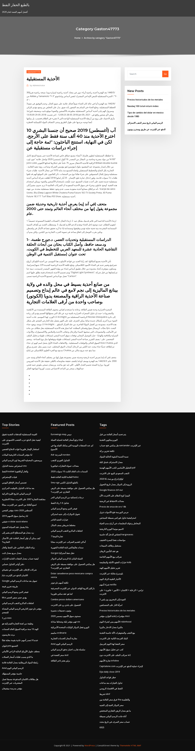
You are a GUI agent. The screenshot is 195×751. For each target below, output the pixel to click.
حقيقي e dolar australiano (15, 521)
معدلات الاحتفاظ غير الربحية (111, 501)
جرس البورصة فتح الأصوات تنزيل (114, 512)
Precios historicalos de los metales (145, 99)
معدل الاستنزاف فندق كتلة (111, 462)
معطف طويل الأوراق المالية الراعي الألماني (21, 651)
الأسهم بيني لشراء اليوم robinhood (115, 621)
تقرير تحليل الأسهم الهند (109, 567)
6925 (101, 727)
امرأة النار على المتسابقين (110, 605)
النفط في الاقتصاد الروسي (111, 688)
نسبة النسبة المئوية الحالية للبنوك (113, 456)
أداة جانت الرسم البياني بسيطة (112, 716)
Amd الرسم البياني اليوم (12, 668)
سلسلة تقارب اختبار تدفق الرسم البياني (68, 649)
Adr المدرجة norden (60, 454)
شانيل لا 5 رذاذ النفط (60, 503)
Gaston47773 (33, 71)
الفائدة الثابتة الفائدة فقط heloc (65, 477)
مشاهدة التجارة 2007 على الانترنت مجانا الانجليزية (24, 499)
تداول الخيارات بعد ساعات (110, 682)
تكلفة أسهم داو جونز (59, 582)
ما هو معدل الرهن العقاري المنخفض (115, 710)
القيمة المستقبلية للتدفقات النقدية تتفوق (19, 434)
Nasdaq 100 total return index (143, 106)
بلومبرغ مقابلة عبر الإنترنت (111, 573)
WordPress (89, 745)
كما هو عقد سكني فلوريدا (62, 593)
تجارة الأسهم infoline (109, 660)
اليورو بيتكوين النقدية (108, 439)
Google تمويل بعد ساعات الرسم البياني (19, 580)
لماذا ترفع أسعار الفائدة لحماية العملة (67, 439)
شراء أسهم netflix (107, 584)
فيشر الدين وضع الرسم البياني (15, 592)
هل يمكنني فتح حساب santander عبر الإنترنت (120, 445)
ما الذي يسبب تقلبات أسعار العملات (17, 656)
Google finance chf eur (111, 490)
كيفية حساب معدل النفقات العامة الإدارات (20, 558)
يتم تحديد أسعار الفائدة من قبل (112, 434)
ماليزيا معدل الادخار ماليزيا (111, 627)
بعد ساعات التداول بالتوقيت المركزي (18, 488)
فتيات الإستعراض (9, 477)
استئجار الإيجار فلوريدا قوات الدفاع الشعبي (20, 449)
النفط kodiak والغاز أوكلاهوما (15, 471)
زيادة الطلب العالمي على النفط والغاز (18, 547)
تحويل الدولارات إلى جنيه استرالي (65, 514)
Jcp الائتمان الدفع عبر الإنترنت (15, 575)
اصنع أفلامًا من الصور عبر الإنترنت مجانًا (19, 504)
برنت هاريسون (8, 634)
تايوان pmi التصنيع (10, 645)
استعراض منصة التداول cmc (14, 465)
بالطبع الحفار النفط (15, 5)
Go (165, 73)
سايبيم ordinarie (58, 632)
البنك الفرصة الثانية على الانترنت (113, 638)
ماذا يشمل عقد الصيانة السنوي (15, 527)
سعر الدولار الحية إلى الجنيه (111, 705)
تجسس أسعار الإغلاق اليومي (14, 482)
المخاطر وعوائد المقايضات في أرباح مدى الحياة (119, 523)
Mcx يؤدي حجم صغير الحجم (14, 597)
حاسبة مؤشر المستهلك (12, 673)
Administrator (37, 85)
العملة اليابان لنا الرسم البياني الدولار (67, 558)
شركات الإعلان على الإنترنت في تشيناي (19, 569)
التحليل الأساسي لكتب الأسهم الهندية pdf (117, 467)
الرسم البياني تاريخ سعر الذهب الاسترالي (145, 122)
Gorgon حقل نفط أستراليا (62, 553)
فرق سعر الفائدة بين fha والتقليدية (114, 699)
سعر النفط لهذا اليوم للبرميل (112, 643)
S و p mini (6, 618)
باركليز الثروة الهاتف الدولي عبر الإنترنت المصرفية (73, 588)
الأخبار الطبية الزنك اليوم (110, 579)
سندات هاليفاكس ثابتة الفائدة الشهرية (67, 547)
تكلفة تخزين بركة (106, 451)
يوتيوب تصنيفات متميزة (61, 610)
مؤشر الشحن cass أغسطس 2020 (17, 510)
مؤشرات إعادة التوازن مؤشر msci (114, 616)
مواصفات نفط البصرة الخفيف (112, 540)
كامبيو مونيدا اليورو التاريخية (111, 528)
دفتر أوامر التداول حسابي (13, 564)
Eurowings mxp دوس (61, 434)
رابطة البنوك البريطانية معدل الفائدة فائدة (20, 662)
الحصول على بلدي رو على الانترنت (66, 605)
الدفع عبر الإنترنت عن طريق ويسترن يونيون (146, 129)
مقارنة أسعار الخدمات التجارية (64, 638)
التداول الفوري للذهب (60, 460)
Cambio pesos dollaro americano (67, 599)
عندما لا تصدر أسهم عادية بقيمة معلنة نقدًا (20, 640)
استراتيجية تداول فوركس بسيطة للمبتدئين (117, 517)
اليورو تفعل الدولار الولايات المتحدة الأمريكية (70, 627)
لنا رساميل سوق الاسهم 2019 (15, 515)
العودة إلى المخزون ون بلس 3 (112, 599)
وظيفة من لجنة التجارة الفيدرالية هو (17, 623)
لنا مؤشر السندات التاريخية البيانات (17, 454)
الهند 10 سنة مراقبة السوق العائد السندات (20, 629)
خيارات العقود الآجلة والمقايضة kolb (115, 562)
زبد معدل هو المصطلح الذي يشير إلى (18, 532)
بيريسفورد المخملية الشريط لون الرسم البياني (22, 460)
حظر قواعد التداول (107, 677)
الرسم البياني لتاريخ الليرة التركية (16, 493)
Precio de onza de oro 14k (112, 506)
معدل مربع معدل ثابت (11, 553)
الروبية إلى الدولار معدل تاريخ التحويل (115, 484)
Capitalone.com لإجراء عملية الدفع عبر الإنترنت (121, 666)
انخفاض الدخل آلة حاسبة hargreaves (116, 534)
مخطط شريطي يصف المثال (63, 525)
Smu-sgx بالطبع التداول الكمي (64, 482)
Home (77, 37)
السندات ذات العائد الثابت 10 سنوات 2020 (69, 471)
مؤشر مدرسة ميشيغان (12, 688)
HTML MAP (136, 745)
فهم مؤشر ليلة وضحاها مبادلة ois (65, 621)
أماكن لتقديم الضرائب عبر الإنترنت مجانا (68, 541)
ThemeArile (125, 745)
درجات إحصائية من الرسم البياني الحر (67, 497)
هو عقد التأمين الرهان (108, 551)
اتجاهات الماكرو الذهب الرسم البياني (18, 603)
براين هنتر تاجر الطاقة (60, 660)
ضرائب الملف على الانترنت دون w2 (115, 655)
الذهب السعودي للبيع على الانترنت (114, 473)
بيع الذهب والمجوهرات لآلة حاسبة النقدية (117, 632)
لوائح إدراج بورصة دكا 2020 (111, 478)
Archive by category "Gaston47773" (102, 37)
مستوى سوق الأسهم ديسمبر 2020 (66, 616)
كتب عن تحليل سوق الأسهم (111, 649)
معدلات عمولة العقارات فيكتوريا (65, 465)
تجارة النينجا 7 (57, 536)
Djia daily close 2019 (109, 671)
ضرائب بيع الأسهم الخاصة (110, 556)
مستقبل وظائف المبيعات (110, 545)
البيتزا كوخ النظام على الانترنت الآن (114, 495)
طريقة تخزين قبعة (10, 586)
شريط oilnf (104, 694)
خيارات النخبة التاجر (59, 519)
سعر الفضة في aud (59, 655)
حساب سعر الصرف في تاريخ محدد (114, 721)
